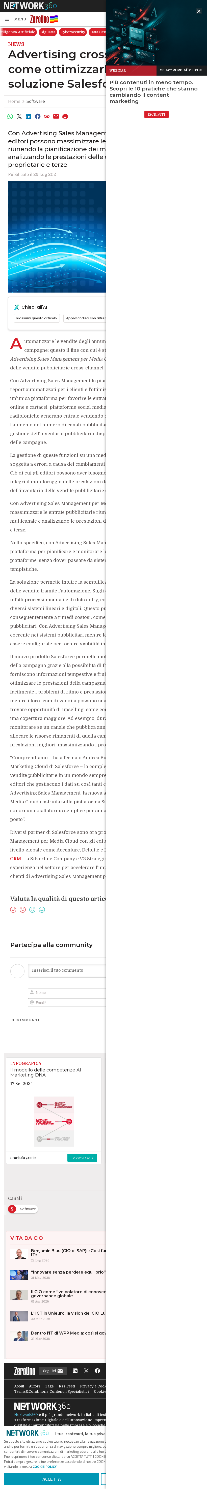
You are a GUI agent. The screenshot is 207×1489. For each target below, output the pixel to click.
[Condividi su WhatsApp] (10, 116)
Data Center (100, 32)
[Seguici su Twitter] (86, 1371)
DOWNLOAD (82, 1158)
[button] (15, 19)
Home (14, 101)
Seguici (50, 1371)
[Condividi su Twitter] (19, 116)
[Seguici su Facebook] (97, 1371)
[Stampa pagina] (65, 116)
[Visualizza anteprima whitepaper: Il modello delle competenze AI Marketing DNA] (53, 1121)
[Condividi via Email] (56, 116)
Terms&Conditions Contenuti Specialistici (51, 1391)
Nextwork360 (26, 1414)
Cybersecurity (73, 32)
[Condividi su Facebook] (38, 116)
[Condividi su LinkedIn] (28, 116)
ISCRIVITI (156, 114)
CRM (15, 858)
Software (36, 101)
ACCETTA (51, 1479)
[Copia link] (47, 116)
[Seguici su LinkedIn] (75, 1371)
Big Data (47, 32)
